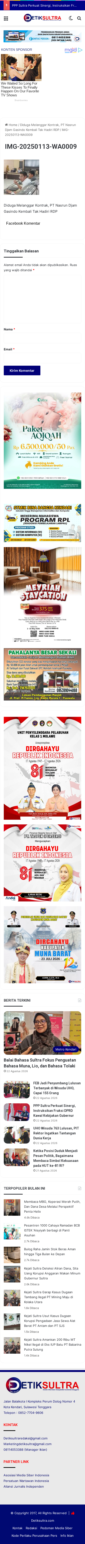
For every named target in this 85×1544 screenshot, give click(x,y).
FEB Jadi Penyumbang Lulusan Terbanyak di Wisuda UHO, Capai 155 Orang (57, 1088)
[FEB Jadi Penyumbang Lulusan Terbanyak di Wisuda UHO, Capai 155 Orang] (17, 1089)
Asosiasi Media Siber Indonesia (26, 1475)
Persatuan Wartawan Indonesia (26, 1481)
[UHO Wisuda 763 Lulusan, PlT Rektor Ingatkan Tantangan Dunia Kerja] (17, 1135)
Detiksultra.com (42, 1520)
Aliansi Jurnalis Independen (24, 1486)
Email (9, 349)
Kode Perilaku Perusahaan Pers (34, 1535)
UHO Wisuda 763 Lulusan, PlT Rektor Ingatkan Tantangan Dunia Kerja (56, 1133)
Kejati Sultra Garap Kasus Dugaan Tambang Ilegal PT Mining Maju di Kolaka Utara (48, 1297)
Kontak (17, 1528)
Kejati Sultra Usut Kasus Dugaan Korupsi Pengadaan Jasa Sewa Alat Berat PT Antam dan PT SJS (49, 1321)
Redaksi (31, 1528)
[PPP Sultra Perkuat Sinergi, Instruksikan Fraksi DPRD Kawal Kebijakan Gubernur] (17, 1112)
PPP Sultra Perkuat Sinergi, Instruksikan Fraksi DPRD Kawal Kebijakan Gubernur (54, 1110)
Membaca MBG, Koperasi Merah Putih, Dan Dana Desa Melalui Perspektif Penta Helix (52, 1206)
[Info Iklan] (42, 36)
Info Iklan (67, 1535)
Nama (9, 329)
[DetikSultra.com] (42, 18)
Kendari (16, 1407)
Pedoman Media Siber (56, 1528)
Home (12, 125)
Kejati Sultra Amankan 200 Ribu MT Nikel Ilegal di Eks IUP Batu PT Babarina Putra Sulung (52, 1344)
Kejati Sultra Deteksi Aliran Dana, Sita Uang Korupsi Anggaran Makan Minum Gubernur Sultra (52, 1273)
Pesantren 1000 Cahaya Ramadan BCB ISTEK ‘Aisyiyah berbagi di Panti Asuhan (52, 1230)
